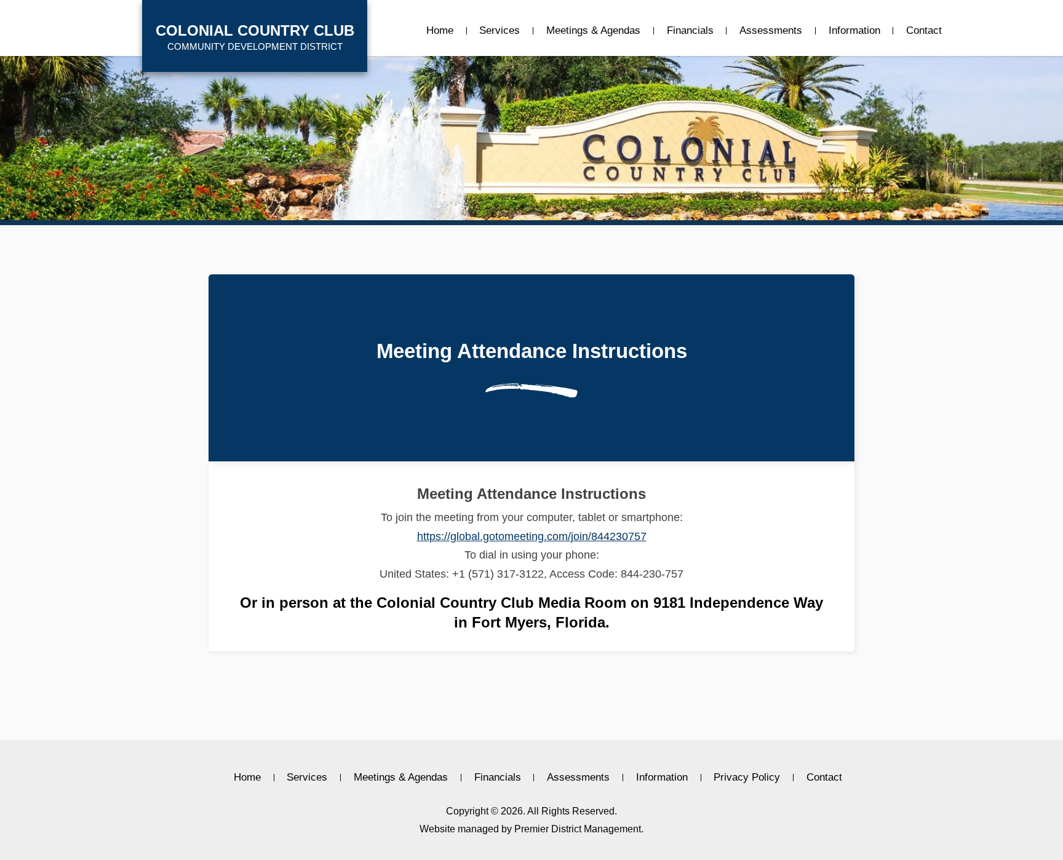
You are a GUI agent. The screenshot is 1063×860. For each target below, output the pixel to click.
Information (854, 30)
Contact (924, 30)
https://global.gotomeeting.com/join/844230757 (532, 536)
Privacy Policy (747, 777)
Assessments (770, 30)
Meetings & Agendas (593, 30)
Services (499, 30)
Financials (690, 30)
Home (439, 30)
